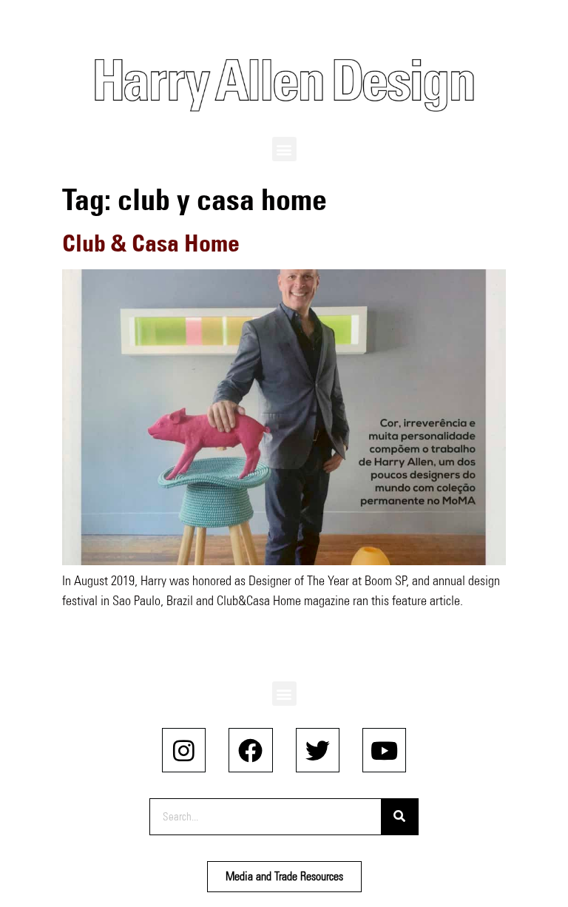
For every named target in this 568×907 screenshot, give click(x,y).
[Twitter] (317, 750)
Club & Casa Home (151, 243)
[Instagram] (184, 750)
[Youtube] (384, 750)
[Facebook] (250, 750)
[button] (284, 149)
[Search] (399, 816)
